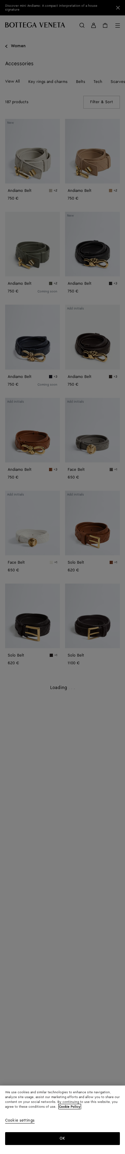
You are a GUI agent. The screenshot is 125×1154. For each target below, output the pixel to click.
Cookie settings (20, 1120)
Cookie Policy (69, 1107)
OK (62, 1138)
